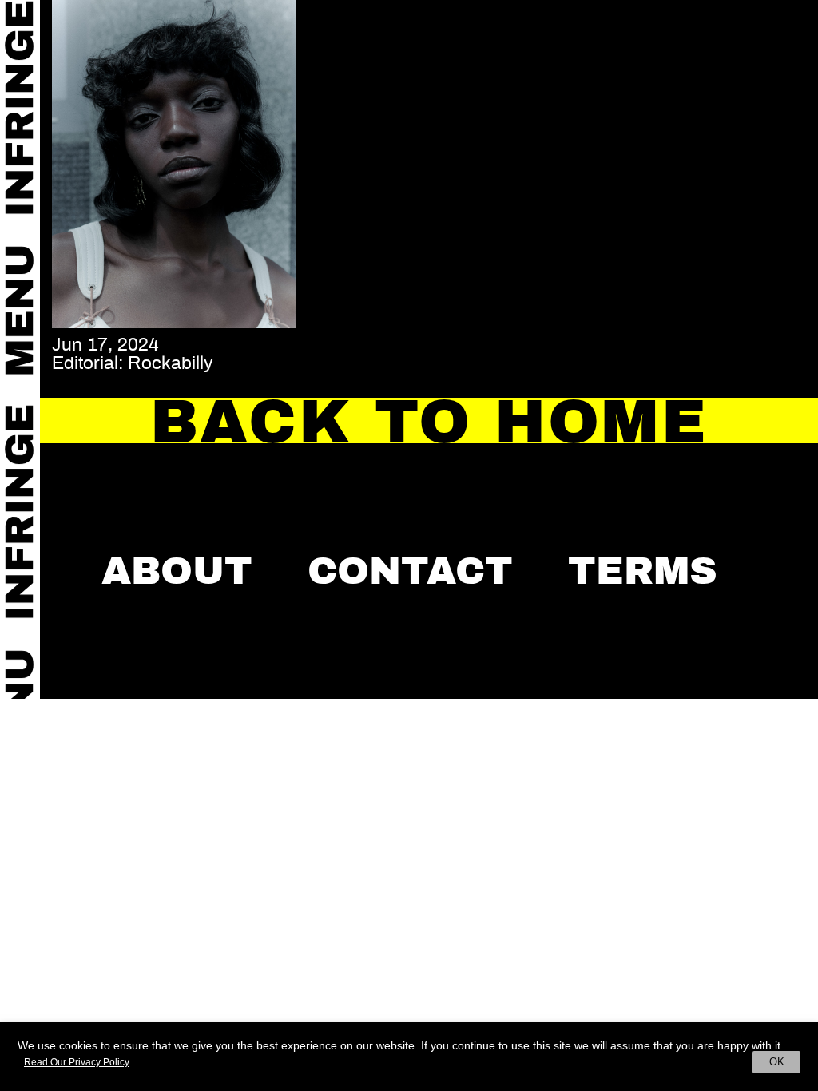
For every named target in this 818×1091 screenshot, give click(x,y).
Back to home (429, 421)
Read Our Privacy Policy (76, 1062)
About (176, 571)
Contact (410, 571)
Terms (642, 571)
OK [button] (776, 1062)
